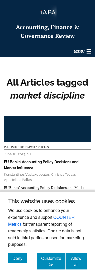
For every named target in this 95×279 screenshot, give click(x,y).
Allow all (79, 261)
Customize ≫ (53, 261)
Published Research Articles (26, 147)
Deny (19, 258)
